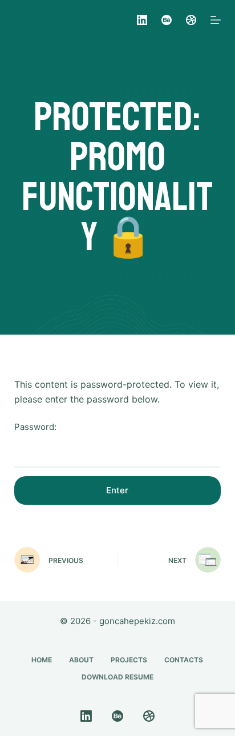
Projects (129, 659)
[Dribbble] (191, 20)
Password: (35, 426)
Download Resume (117, 677)
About (81, 659)
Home (41, 659)
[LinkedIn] (142, 20)
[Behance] (166, 20)
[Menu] (215, 20)
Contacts (183, 659)
